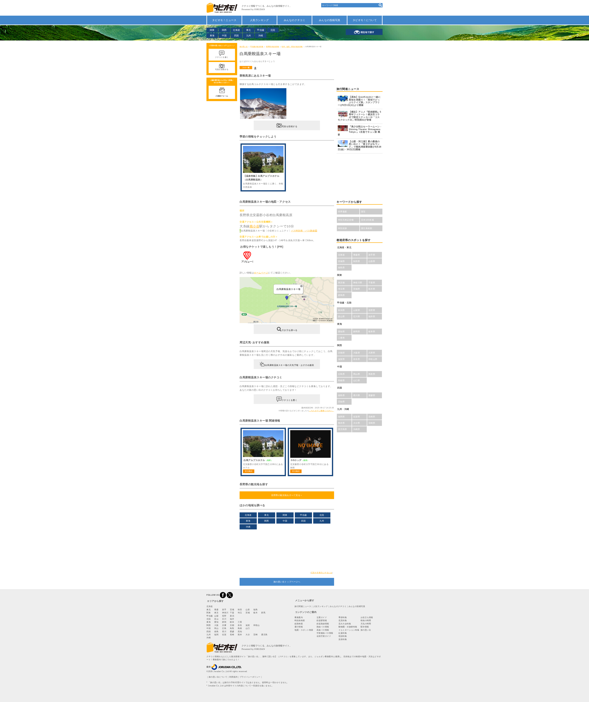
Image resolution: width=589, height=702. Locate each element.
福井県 (371, 316)
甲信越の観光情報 (256, 46)
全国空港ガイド (324, 636)
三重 (240, 622)
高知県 (341, 401)
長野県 (371, 310)
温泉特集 (343, 639)
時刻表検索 (299, 620)
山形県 (371, 261)
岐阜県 (371, 331)
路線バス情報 (323, 627)
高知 (240, 631)
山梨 (216, 616)
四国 (236, 35)
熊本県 (341, 423)
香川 (224, 631)
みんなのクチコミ (294, 20)
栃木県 (371, 289)
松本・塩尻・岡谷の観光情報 (292, 46)
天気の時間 (366, 624)
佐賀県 (356, 416)
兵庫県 (371, 352)
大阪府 (356, 352)
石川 (224, 619)
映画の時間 (366, 620)
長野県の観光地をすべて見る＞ (286, 495)
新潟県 (341, 310)
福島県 (341, 267)
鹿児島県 (342, 429)
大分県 (356, 423)
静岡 (224, 622)
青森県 (356, 255)
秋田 (240, 609)
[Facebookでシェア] (223, 595)
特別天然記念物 (346, 220)
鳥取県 (371, 374)
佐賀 (224, 634)
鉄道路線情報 (323, 624)
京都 (232, 625)
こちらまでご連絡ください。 (321, 411)
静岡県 (356, 331)
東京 (216, 612)
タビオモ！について (365, 20)
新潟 (232, 616)
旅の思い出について (218, 677)
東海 (212, 35)
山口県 (356, 380)
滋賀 (248, 625)
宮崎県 (371, 423)
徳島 (216, 631)
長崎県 (371, 416)
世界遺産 (342, 211)
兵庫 (224, 625)
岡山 (216, 628)
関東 (212, 30)
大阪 (216, 625)
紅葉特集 (343, 633)
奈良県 (356, 359)
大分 (248, 634)
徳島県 (341, 395)
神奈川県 (357, 282)
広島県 (341, 374)
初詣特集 (343, 636)
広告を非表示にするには (321, 573)
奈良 (240, 625)
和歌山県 (372, 359)
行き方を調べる (289, 330)
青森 (216, 609)
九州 (248, 35)
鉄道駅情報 (322, 620)
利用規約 (233, 677)
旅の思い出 (244, 46)
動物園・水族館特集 (348, 627)
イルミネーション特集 (349, 630)
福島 (255, 609)
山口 (248, 628)
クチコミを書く (289, 400)
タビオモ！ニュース (224, 20)
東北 (248, 30)
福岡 (216, 634)
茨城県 (356, 289)
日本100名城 (367, 220)
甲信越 (260, 30)
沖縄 (260, 35)
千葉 (232, 612)
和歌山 (256, 625)
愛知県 (341, 331)
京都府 (341, 352)
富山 (216, 619)
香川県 (356, 395)
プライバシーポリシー (250, 677)
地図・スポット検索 (303, 630)
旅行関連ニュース (302, 606)
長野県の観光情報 (272, 46)
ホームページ (261, 272)
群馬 (263, 612)
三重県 (341, 338)
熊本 (240, 634)
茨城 (248, 612)
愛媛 (232, 631)
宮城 (232, 609)
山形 (248, 609)
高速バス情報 (323, 630)
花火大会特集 (345, 624)
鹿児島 (264, 634)
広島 (224, 628)
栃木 (255, 612)
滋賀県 (341, 359)
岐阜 (232, 622)
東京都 (341, 282)
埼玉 (240, 612)
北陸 (272, 30)
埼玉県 (341, 289)
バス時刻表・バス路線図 (304, 230)
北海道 (236, 30)
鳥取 (232, 628)
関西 (224, 30)
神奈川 (225, 612)
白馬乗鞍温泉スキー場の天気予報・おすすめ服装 (289, 365)
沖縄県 (356, 429)
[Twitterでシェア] (230, 595)
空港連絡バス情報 (325, 633)
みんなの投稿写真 (329, 20)
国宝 (363, 211)
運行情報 (298, 627)
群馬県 (341, 295)
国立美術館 (366, 228)
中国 (224, 35)
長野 (224, 616)
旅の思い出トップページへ (286, 581)
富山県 (341, 316)
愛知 (216, 622)
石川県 (356, 316)
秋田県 (356, 261)
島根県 (341, 380)
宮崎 (255, 634)
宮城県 (341, 261)
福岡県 (341, 416)
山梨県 (356, 310)
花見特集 (343, 620)
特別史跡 (342, 228)
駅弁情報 (365, 627)
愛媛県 (371, 395)
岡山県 (356, 374)
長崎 (232, 634)
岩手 (224, 609)
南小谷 (255, 226)
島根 (240, 628)
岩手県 (371, 255)
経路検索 (298, 624)
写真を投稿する (289, 126)
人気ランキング (259, 20)
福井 (232, 619)
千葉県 (371, 282)
